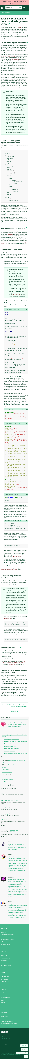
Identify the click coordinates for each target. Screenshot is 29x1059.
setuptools (10, 234)
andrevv (4, 1049)
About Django (4, 932)
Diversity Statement (5, 944)
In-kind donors (5, 1038)
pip (8, 238)
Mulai (5, 781)
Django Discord (4, 979)
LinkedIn (3, 1002)
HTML (11, 830)
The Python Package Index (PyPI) (8, 56)
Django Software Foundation (7, 939)
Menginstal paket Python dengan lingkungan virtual (15, 753)
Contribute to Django (5, 958)
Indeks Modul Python (7, 772)
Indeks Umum (5, 769)
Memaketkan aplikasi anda (10, 746)
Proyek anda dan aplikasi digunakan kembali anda (15, 741)
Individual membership (6, 965)
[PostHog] (3, 905)
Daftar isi (4, 767)
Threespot (4, 1044)
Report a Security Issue (6, 962)
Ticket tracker (4, 820)
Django (2, 7)
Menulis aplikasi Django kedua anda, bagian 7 (12, 704)
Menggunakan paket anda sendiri (11, 748)
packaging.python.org (21, 662)
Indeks (2, 800)
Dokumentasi (5, 13)
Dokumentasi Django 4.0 (8, 779)
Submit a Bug (4, 960)
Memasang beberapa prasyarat (11, 743)
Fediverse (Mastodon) (6, 997)
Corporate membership (6, 1018)
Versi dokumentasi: (21, 1052)
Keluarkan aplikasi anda (9, 751)
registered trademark (15, 1054)
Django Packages (15, 59)
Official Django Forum (6, 814)
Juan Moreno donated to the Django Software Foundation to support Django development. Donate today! (17, 724)
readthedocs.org (17, 556)
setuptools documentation (21, 399)
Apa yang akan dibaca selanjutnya (19, 706)
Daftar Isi (16, 800)
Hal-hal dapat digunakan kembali (11, 739)
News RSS (3, 1005)
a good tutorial (11, 664)
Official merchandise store (7, 1021)
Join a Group (4, 955)
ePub (17, 830)
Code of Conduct (4, 941)
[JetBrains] (3, 859)
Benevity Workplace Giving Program (9, 1023)
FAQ (2, 793)
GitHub (2, 993)
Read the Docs (11, 831)
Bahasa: (24, 1049)
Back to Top (15, 711)
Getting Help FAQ (5, 976)
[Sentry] (3, 846)
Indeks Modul (8, 800)
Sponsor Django (4, 1016)
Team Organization (5, 937)
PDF (14, 830)
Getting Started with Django (7, 934)
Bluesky (2, 1000)
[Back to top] (26, 1056)
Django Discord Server (6, 808)
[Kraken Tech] (3, 881)
